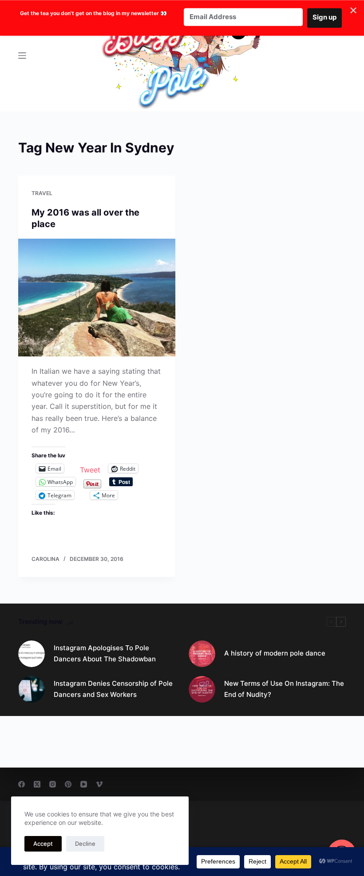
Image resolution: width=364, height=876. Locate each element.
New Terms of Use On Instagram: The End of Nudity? (284, 689)
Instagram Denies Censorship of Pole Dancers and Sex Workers (113, 689)
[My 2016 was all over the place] (96, 298)
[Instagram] (52, 784)
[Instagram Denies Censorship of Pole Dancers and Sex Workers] (31, 689)
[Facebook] (21, 784)
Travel (42, 193)
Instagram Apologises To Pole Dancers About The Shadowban (105, 653)
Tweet (90, 468)
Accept (43, 843)
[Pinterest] (68, 784)
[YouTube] (83, 784)
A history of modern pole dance (274, 653)
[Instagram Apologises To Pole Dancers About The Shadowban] (31, 653)
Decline (85, 843)
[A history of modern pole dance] (202, 653)
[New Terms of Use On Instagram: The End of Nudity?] (202, 689)
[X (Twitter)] (37, 784)
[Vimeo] (99, 784)
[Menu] (22, 56)
